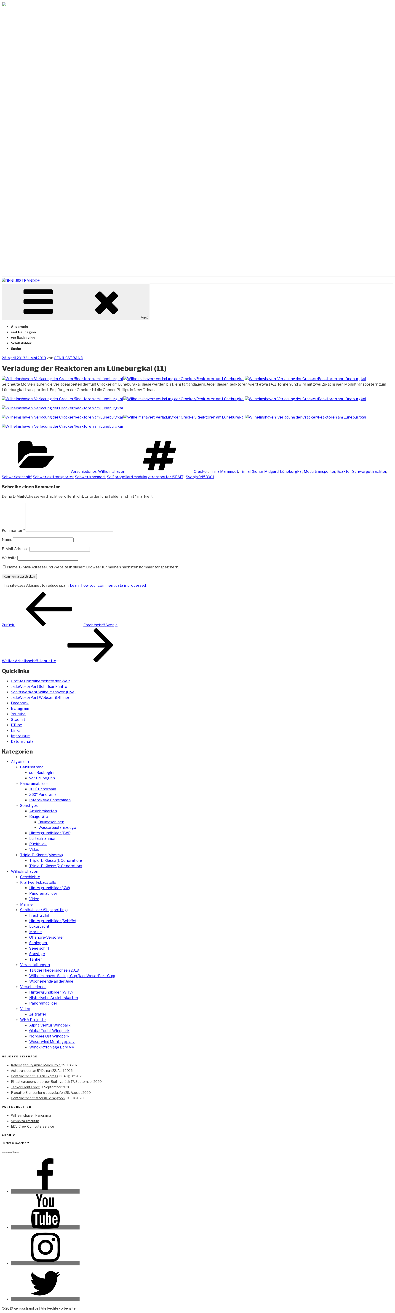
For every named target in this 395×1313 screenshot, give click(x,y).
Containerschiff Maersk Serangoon (38, 1098)
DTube (16, 725)
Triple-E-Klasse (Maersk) (41, 855)
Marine (26, 904)
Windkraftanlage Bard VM (52, 1047)
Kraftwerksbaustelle (38, 882)
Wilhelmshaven (111, 471)
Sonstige (37, 954)
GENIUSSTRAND (68, 358)
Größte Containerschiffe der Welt (40, 681)
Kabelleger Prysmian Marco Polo (36, 1065)
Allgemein (19, 327)
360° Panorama (42, 794)
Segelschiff (39, 948)
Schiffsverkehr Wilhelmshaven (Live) (43, 692)
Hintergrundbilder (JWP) (50, 833)
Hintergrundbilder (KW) (49, 888)
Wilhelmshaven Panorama (31, 1115)
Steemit (18, 719)
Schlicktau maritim (25, 1121)
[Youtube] (45, 1227)
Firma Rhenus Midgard (259, 471)
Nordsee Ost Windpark (49, 1036)
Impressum (20, 736)
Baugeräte (38, 816)
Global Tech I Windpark (49, 1031)
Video (34, 849)
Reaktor (344, 471)
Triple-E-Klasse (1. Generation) (55, 860)
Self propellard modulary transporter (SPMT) (145, 477)
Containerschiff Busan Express (34, 1076)
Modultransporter (319, 471)
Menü (144, 317)
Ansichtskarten (43, 811)
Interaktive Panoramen (50, 800)
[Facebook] (45, 1191)
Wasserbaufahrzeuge (57, 827)
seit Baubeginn (23, 332)
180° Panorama (42, 789)
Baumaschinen (51, 822)
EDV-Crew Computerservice (32, 1126)
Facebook (20, 703)
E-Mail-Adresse (15, 549)
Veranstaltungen (35, 965)
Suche (16, 349)
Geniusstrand (31, 767)
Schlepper (38, 943)
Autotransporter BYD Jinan (31, 1071)
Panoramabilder (34, 783)
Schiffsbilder (21, 343)
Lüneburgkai (291, 471)
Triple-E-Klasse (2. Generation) (55, 866)
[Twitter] (45, 1299)
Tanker (35, 959)
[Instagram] (45, 1263)
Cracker (201, 471)
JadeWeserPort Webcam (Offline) (40, 697)
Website (9, 558)
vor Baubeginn (23, 338)
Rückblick (38, 844)
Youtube (18, 714)
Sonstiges (29, 805)
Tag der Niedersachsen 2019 (54, 970)
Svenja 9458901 (200, 477)
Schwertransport (90, 477)
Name (7, 540)
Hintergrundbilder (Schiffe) (52, 921)
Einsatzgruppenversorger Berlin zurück (40, 1081)
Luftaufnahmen (42, 838)
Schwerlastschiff (17, 477)
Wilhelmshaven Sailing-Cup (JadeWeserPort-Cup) (72, 976)
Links (15, 730)
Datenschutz (22, 741)
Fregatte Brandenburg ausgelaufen (38, 1092)
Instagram (20, 708)
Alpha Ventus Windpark (50, 1025)
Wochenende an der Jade (51, 981)
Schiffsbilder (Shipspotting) (44, 910)
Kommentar (13, 530)
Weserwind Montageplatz (52, 1042)
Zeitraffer (37, 1014)
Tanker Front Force (25, 1087)
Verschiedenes (83, 471)
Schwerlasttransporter (53, 477)
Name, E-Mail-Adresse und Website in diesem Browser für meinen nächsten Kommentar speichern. (93, 567)
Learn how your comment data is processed (108, 585)
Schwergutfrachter (369, 471)
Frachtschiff (40, 915)
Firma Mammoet (223, 471)
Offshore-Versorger (46, 937)
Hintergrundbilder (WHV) (51, 992)
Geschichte (30, 877)
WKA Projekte (33, 1020)
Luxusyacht (39, 926)
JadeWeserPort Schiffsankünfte (39, 686)
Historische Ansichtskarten (53, 998)
